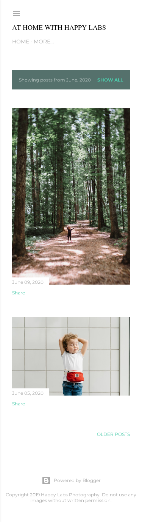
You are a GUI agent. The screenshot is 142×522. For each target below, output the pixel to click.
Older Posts (113, 434)
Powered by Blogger (77, 480)
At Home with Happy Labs (59, 27)
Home (20, 41)
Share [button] (18, 293)
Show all (110, 80)
